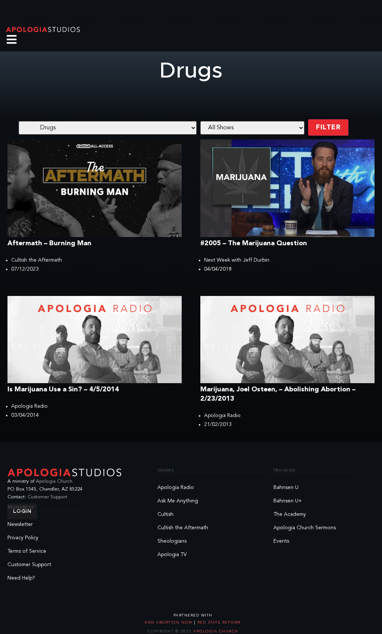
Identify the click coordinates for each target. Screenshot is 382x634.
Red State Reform (218, 622)
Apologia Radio (29, 406)
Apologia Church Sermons (304, 527)
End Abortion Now (169, 622)
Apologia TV (172, 554)
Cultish (165, 514)
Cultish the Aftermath (36, 260)
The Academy (289, 514)
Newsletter (20, 524)
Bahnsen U (285, 487)
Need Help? (21, 578)
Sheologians (172, 541)
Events (281, 541)
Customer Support (47, 497)
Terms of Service (26, 551)
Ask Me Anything (177, 501)
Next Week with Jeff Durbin (236, 260)
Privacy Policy (22, 537)
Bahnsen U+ (287, 501)
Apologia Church (54, 481)
